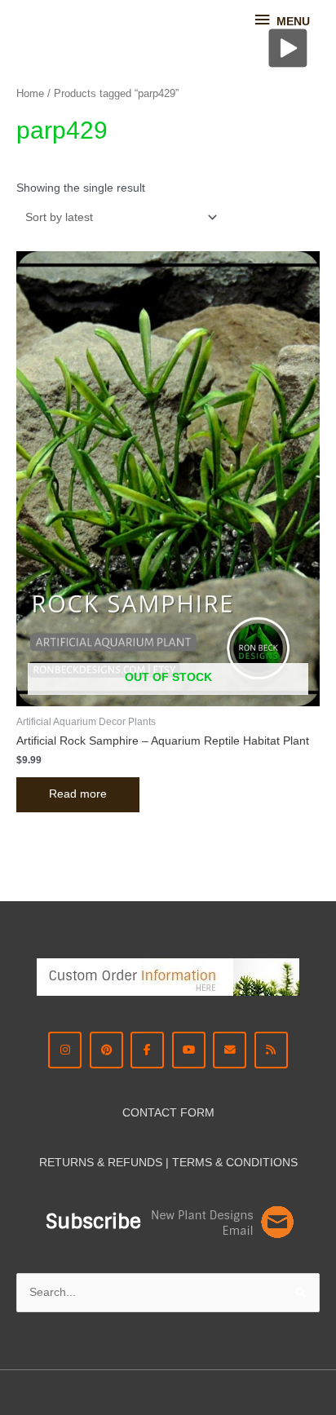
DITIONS (274, 1162)
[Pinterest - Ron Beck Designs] (106, 1050)
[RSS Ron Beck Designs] (271, 1050)
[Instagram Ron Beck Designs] (65, 1050)
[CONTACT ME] (229, 1050)
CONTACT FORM (168, 1113)
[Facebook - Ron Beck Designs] (147, 1050)
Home (30, 93)
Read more (78, 794)
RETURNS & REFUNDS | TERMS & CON (145, 1162)
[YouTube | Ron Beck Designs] (189, 1050)
